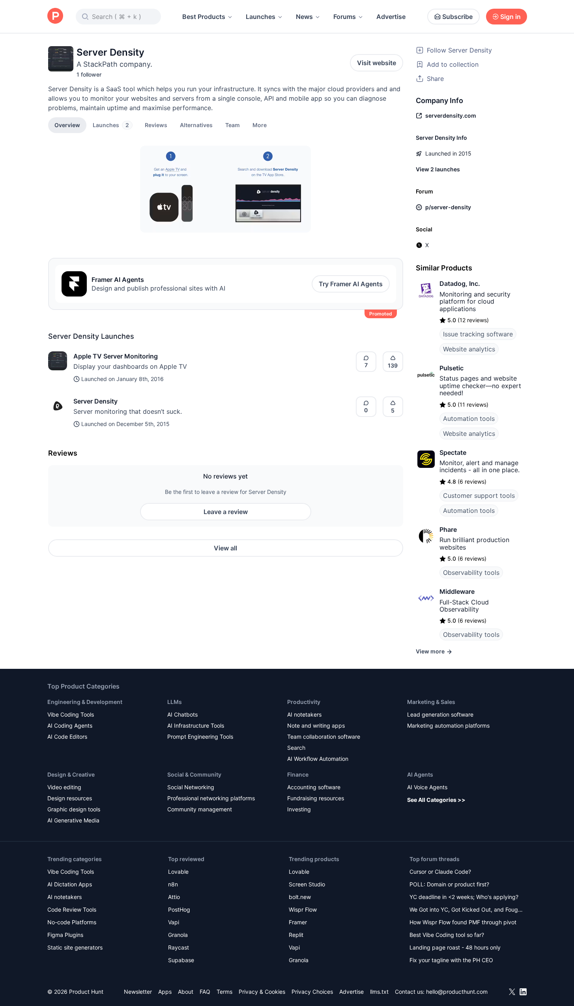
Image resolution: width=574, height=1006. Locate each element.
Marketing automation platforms (448, 725)
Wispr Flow (303, 909)
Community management (199, 809)
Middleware (457, 591)
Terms (224, 991)
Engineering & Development (84, 701)
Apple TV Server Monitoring (115, 356)
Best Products (203, 17)
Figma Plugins (65, 934)
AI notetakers (304, 714)
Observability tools (471, 572)
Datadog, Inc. (459, 283)
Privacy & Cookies (262, 991)
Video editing (64, 787)
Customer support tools (479, 495)
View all (225, 548)
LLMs (174, 701)
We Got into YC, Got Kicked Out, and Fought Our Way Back (466, 910)
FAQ (205, 991)
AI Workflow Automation (317, 758)
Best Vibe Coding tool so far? (446, 934)
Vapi (173, 922)
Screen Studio (307, 884)
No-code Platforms (71, 922)
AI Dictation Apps (69, 884)
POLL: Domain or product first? (449, 884)
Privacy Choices (312, 991)
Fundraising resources (315, 798)
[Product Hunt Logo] (55, 16)
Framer (298, 922)
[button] (259, 125)
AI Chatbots (182, 714)
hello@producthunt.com (457, 991)
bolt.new (300, 896)
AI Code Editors (67, 736)
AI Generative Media (73, 820)
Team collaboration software (323, 736)
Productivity (303, 701)
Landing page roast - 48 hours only (455, 947)
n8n (173, 884)
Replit (296, 934)
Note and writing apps (316, 725)
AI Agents (420, 774)
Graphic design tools (73, 809)
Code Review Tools (71, 909)
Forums (344, 17)
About (185, 991)
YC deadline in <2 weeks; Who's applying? (463, 896)
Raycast (178, 947)
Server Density (95, 401)
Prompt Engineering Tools (200, 736)
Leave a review (226, 512)
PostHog (179, 909)
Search (296, 747)
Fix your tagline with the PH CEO (451, 960)
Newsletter (138, 991)
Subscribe (457, 17)
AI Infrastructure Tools (195, 725)
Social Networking (190, 787)
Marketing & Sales (431, 701)
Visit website (376, 63)
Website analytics (469, 349)
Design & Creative (71, 774)
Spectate (452, 452)
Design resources (69, 798)
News (304, 17)
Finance (298, 774)
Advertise (391, 17)
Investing (299, 809)
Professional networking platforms (211, 798)
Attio (174, 896)
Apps (165, 991)
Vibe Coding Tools (70, 714)
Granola (178, 934)
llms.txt (379, 991)
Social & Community (194, 774)
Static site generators (75, 947)
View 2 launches (438, 169)
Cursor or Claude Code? (440, 871)
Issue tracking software (478, 334)
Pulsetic (451, 368)
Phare (448, 529)
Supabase (181, 960)
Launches (260, 17)
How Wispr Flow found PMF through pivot (462, 922)
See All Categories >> (436, 799)
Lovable (178, 871)
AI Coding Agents (69, 725)
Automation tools (469, 418)
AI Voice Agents (427, 787)
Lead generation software (440, 714)
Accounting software (313, 787)
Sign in (510, 17)
